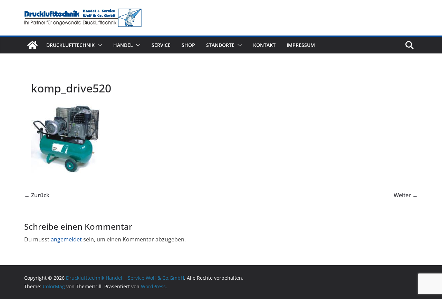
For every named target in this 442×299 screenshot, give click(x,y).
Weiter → (406, 195)
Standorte (220, 45)
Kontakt (264, 45)
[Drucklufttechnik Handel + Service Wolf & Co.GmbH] (32, 45)
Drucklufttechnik (70, 45)
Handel (123, 45)
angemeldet (66, 239)
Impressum (301, 45)
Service (161, 45)
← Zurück (36, 195)
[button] (98, 45)
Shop (188, 45)
